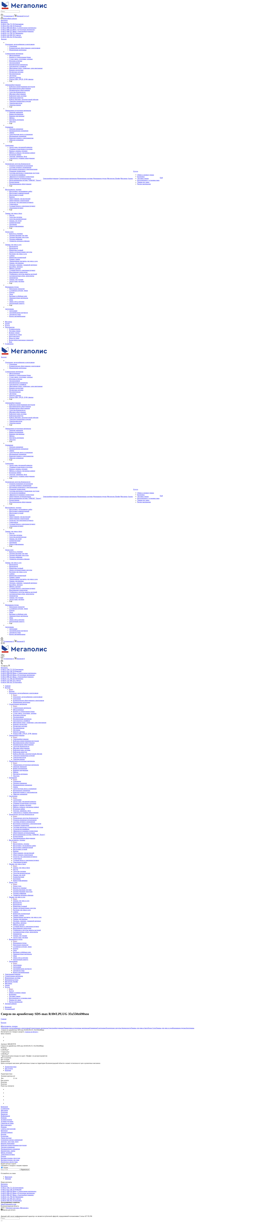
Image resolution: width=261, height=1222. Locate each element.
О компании (9, 344)
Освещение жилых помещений (12, 1140)
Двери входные (6, 1138)
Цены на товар (14, 338)
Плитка (3, 1156)
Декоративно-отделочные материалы (26, 765)
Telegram (8, 1179)
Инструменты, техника (21, 844)
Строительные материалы (22, 708)
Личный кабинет (7, 1132)
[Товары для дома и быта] (24, 212)
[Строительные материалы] (24, 52)
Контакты (4, 20)
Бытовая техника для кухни (10, 1158)
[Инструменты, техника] (24, 188)
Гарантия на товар (15, 334)
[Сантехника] (24, 144)
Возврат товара (14, 333)
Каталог (12, 691)
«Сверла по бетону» (31, 1032)
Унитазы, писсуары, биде (9, 1141)
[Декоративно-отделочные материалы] (24, 109)
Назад (11, 689)
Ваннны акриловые (7, 1143)
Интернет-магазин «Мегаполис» (17, 1208)
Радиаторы (4, 1136)
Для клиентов (9, 327)
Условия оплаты (14, 329)
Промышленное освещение (10, 1149)
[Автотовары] (24, 307)
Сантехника (17, 800)
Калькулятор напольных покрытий (21, 340)
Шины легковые (6, 1153)
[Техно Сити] (24, 230)
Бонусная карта (14, 336)
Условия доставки (7, 1121)
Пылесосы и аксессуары (9, 1162)
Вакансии (4, 1114)
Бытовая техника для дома (10, 1160)
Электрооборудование (21, 739)
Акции (7, 323)
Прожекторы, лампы (8, 1151)
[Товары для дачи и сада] (24, 243)
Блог (10, 342)
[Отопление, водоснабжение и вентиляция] (24, 42)
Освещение (17, 781)
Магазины (8, 322)
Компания (4, 1107)
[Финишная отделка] (24, 285)
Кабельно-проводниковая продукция (14, 1145)
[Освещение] (24, 125)
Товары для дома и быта (21, 868)
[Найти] (1, 1220)
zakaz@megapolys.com (8, 1204)
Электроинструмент (8, 1154)
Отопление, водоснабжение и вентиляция (27, 697)
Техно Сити (17, 886)
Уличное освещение (8, 1147)
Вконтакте (8, 1177)
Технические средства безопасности (25, 818)
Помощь (4, 1118)
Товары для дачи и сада (21, 901)
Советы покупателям (8, 1129)
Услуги (7, 325)
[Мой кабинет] (2, 639)
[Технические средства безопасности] (24, 162)
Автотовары (17, 965)
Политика (4, 1112)
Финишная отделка (20, 943)
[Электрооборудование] (24, 83)
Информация (5, 1116)
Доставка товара (14, 331)
